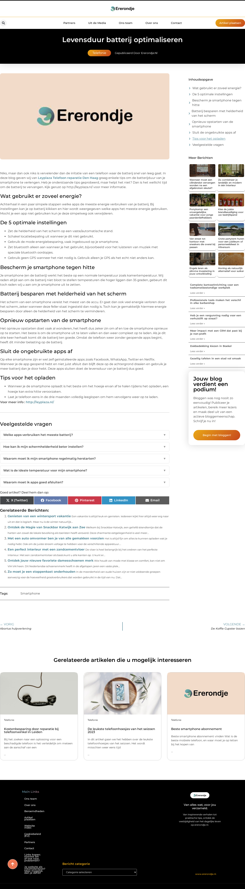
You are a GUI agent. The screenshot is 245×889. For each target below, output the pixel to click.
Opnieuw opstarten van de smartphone (212, 124)
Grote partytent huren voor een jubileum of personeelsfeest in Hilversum (231, 242)
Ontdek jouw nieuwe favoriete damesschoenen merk (50, 560)
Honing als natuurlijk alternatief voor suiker (231, 269)
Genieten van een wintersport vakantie (39, 516)
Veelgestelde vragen (208, 145)
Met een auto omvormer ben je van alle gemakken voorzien (56, 538)
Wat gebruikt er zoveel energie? (216, 88)
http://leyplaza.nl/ (40, 402)
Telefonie (99, 53)
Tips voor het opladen (208, 138)
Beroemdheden (34, 811)
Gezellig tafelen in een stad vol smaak (215, 358)
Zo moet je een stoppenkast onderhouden (41, 571)
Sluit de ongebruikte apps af (214, 132)
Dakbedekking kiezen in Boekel (211, 345)
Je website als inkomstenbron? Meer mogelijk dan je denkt (34, 869)
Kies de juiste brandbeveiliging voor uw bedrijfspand (230, 212)
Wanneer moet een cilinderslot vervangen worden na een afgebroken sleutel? (202, 183)
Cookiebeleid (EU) (32, 835)
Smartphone (30, 593)
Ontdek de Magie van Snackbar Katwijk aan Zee (46, 527)
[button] (3, 23)
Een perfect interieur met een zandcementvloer (46, 549)
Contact (176, 23)
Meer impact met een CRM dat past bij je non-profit (216, 332)
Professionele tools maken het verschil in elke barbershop (215, 302)
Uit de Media (97, 23)
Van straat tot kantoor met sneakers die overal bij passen (202, 242)
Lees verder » (197, 292)
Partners (69, 23)
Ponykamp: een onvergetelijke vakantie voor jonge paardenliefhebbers (201, 213)
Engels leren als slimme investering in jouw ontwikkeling (202, 271)
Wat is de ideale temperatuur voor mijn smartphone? (84, 470)
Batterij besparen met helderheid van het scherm (217, 113)
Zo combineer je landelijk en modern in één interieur (230, 182)
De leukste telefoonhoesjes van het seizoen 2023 (121, 730)
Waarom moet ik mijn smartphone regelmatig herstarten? (84, 458)
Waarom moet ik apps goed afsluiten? (84, 482)
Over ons (151, 23)
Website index (29, 826)
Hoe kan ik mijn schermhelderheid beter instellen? (84, 447)
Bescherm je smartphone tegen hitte (217, 103)
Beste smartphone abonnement (196, 729)
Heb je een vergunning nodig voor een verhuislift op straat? (215, 317)
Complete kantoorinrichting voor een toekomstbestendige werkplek (214, 286)
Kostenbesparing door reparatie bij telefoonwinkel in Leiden (31, 730)
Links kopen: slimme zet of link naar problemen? (32, 857)
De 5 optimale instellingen (212, 94)
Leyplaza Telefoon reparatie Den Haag (68, 178)
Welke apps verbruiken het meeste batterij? (84, 435)
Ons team (125, 23)
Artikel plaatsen (29, 818)
